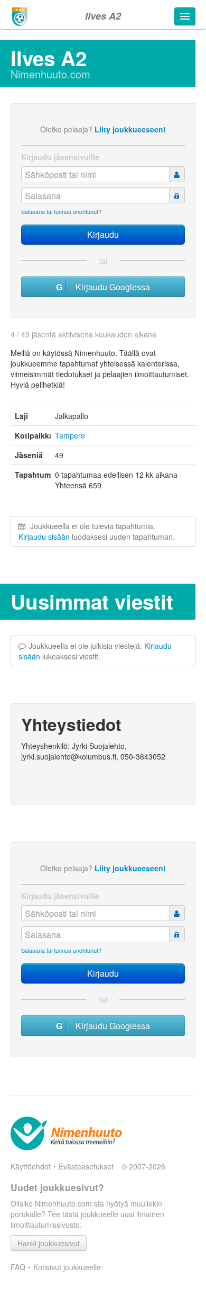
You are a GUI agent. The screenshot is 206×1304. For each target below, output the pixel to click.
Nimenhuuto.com (50, 74)
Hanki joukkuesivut (48, 1243)
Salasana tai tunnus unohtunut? (61, 211)
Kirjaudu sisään (44, 536)
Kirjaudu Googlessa (109, 287)
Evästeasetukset (86, 1166)
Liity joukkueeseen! (130, 129)
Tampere (70, 435)
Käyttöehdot (31, 1166)
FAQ (18, 1267)
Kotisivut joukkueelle (67, 1267)
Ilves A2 (103, 16)
